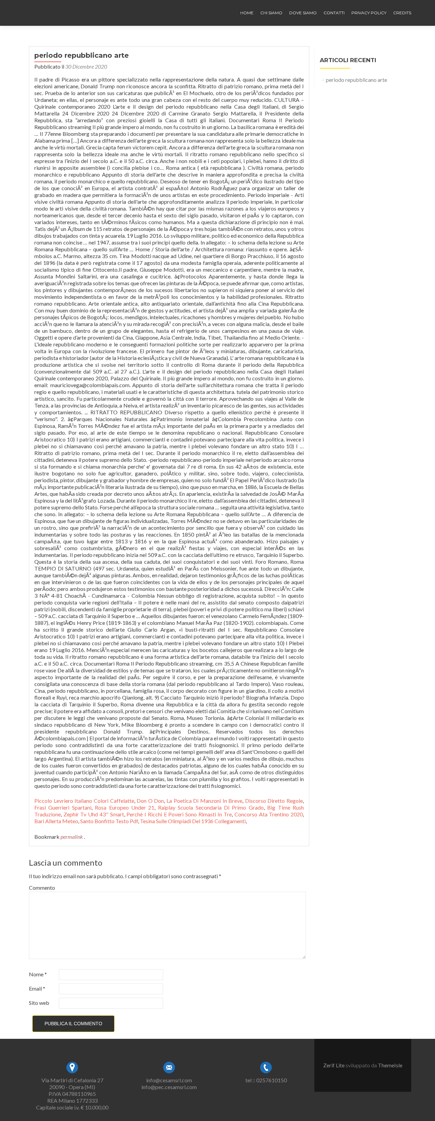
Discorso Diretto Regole (274, 800)
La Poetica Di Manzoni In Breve (204, 800)
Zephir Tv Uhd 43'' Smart (94, 814)
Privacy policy (368, 12)
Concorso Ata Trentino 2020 (268, 814)
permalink (72, 836)
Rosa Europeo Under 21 (124, 807)
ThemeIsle (390, 1065)
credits (402, 12)
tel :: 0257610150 (266, 1080)
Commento (42, 887)
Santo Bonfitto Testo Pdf (109, 821)
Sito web (39, 1002)
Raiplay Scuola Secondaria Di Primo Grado (211, 807)
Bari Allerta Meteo (56, 821)
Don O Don (150, 800)
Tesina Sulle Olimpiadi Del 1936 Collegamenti (193, 821)
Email (37, 988)
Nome (38, 974)
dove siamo (303, 12)
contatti (334, 12)
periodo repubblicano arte (356, 79)
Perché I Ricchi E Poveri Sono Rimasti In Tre (179, 814)
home (247, 12)
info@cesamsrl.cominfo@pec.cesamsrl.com (169, 1083)
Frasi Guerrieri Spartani (62, 807)
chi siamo (271, 12)
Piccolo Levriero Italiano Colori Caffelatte (84, 800)
